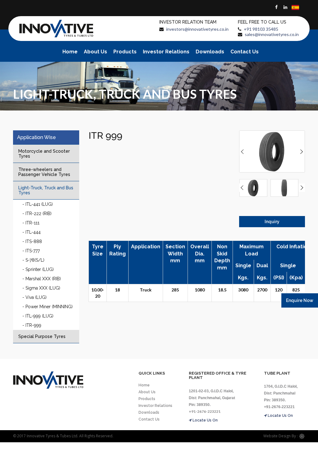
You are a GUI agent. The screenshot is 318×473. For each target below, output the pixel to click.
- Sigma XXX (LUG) (41, 288)
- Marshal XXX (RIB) (41, 278)
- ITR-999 (31, 325)
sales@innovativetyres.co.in (272, 34)
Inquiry (272, 221)
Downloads (210, 52)
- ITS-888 (32, 241)
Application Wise (36, 137)
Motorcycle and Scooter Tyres (44, 154)
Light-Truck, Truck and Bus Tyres (45, 190)
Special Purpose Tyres (42, 336)
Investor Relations (166, 52)
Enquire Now (299, 300)
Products (125, 52)
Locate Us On (205, 420)
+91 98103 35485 (261, 29)
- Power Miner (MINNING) (47, 306)
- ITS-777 (31, 250)
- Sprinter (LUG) (38, 269)
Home (70, 52)
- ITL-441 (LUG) (37, 204)
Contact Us (244, 52)
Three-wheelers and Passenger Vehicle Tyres (44, 172)
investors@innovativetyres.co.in (197, 29)
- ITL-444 (31, 232)
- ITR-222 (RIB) (37, 213)
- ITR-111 (30, 222)
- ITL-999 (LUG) (37, 315)
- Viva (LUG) (34, 297)
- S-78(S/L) (33, 260)
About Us (95, 52)
